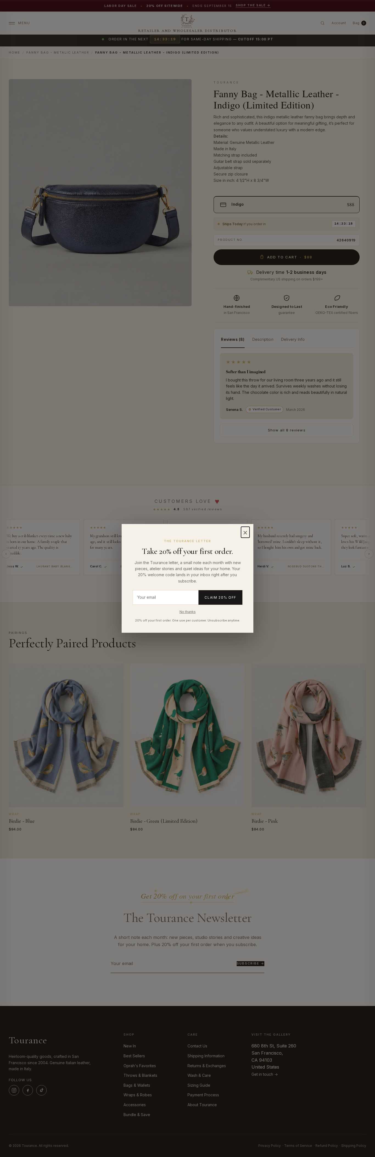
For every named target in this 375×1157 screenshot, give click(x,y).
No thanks (188, 612)
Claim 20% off (220, 597)
